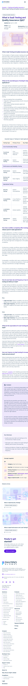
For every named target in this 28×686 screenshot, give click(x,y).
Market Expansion (19, 603)
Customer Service (19, 604)
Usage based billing (7, 615)
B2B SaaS (5, 595)
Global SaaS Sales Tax (20, 593)
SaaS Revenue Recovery (20, 598)
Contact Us (5, 664)
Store (16, 628)
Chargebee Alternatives (7, 640)
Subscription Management (21, 601)
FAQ (4, 667)
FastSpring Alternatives (7, 637)
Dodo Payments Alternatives (8, 650)
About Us (4, 670)
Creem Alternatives (7, 646)
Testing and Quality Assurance (16, 7)
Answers (4, 7)
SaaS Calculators (19, 619)
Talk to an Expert (10, 551)
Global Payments (19, 595)
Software (5, 600)
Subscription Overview (7, 660)
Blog (16, 616)
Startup (4, 621)
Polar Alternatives (6, 651)
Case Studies (18, 620)
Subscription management (8, 607)
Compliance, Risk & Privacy (8, 677)
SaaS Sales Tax (19, 617)
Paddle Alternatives (7, 634)
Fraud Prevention (19, 606)
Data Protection (6, 678)
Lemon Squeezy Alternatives (8, 643)
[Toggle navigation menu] (25, 2)
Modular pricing (6, 617)
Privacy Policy (4, 589)
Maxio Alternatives (6, 642)
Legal (3, 681)
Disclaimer (5, 683)
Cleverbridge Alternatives (8, 639)
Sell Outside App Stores (8, 603)
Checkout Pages (6, 658)
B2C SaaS (5, 597)
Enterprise (5, 624)
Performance (21, 473)
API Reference (6, 655)
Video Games (5, 602)
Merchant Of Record (20, 596)
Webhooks (5, 657)
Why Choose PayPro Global (9, 672)
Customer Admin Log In (7, 666)
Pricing (16, 625)
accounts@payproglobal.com (9, 574)
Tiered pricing (6, 612)
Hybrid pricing (6, 614)
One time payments (7, 609)
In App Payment (19, 600)
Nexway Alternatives (7, 648)
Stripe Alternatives (6, 632)
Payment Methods (19, 623)
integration (11, 475)
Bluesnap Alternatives (7, 645)
